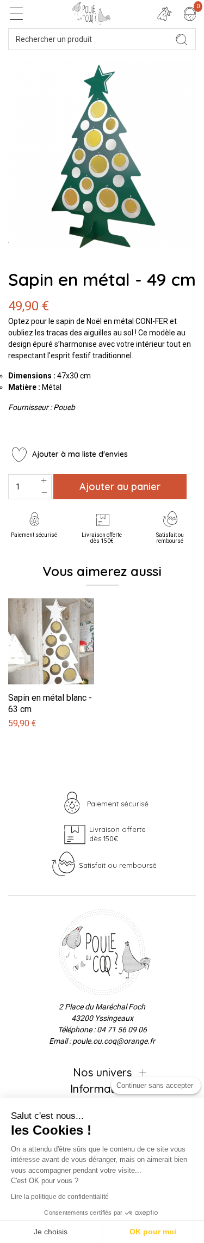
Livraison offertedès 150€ (102, 538)
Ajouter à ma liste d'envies (79, 454)
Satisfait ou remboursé (170, 538)
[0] (190, 13)
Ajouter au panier (119, 486)
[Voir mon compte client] (164, 13)
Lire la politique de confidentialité (60, 1197)
